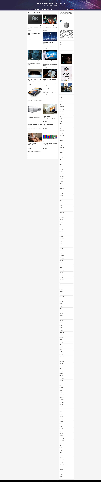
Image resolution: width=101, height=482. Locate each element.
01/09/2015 (45, 144)
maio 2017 (61, 286)
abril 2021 (61, 205)
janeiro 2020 (61, 231)
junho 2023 (61, 161)
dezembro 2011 (62, 397)
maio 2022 (61, 183)
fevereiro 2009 (62, 455)
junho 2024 (61, 140)
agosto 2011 (61, 404)
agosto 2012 (61, 383)
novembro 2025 (62, 111)
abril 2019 (61, 246)
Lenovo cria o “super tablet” (33, 97)
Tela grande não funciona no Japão (35, 25)
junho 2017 (61, 284)
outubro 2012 (61, 380)
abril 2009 (61, 452)
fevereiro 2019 (62, 250)
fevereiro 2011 (61, 414)
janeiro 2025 (61, 128)
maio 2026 (61, 101)
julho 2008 (61, 467)
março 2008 (61, 474)
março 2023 (61, 166)
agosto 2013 (61, 363)
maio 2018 (61, 265)
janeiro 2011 (61, 416)
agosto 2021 (61, 198)
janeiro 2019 (61, 251)
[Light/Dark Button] (67, 9)
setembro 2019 (62, 238)
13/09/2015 (29, 80)
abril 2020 (61, 226)
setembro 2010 (62, 423)
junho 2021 (61, 202)
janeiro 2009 (61, 457)
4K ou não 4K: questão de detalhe (50, 143)
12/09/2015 (45, 81)
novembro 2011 (62, 399)
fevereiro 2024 (62, 147)
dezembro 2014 (62, 335)
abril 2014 (61, 349)
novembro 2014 (62, 337)
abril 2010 (61, 431)
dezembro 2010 (62, 418)
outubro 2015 (61, 318)
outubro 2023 (61, 154)
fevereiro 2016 (62, 311)
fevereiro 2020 (62, 229)
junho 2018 (61, 263)
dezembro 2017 (62, 274)
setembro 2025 (62, 114)
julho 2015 (61, 323)
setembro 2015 (62, 320)
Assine (73, 9)
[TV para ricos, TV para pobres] (35, 55)
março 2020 (61, 227)
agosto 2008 (61, 466)
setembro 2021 (62, 197)
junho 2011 (61, 407)
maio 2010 (61, 430)
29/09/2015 (29, 26)
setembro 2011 (62, 402)
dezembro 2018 (62, 253)
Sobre (51, 9)
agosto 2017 (61, 281)
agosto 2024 (61, 137)
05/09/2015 (45, 91)
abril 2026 (61, 102)
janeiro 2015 (61, 334)
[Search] (69, 9)
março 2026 (61, 104)
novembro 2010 (62, 419)
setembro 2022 (62, 176)
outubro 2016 (61, 298)
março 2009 (61, 454)
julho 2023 (61, 159)
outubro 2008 (61, 462)
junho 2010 (61, 428)
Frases (45, 9)
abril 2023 (61, 164)
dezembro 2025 (62, 109)
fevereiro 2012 (62, 394)
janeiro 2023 (61, 169)
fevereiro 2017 (62, 291)
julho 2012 (61, 385)
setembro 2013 (62, 361)
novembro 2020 (62, 214)
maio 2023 (61, 162)
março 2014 (61, 351)
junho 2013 (61, 366)
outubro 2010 (61, 421)
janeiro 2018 (61, 272)
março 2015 (61, 330)
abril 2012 (61, 390)
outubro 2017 (61, 277)
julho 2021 (61, 200)
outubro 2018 (61, 257)
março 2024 (61, 145)
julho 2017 (61, 282)
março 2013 (61, 371)
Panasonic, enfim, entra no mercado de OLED (48, 115)
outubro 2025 (61, 113)
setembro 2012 (62, 382)
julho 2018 (61, 262)
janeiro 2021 (61, 210)
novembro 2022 (62, 173)
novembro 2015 (62, 317)
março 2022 (61, 186)
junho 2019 (61, 243)
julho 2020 (61, 221)
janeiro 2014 (61, 354)
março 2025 (61, 125)
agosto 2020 (61, 219)
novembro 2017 (62, 275)
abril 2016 (61, 308)
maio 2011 (61, 409)
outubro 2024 (61, 133)
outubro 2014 (61, 339)
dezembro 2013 (62, 356)
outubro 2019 (61, 236)
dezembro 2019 (62, 233)
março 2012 (61, 392)
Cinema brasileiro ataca (32, 143)
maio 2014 (61, 347)
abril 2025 (61, 123)
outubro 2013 (61, 359)
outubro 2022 (61, 174)
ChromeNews (54, 481)
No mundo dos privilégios (48, 124)
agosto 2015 (61, 322)
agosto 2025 (61, 116)
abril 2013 (61, 370)
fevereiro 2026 (62, 106)
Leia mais (29, 30)
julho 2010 (61, 426)
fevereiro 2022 (62, 188)
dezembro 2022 (62, 171)
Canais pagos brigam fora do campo (49, 43)
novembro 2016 (62, 296)
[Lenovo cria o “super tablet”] (35, 92)
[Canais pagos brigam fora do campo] (50, 36)
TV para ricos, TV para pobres (34, 60)
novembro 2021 (62, 193)
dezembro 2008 (62, 459)
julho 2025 (61, 118)
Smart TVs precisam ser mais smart (34, 34)
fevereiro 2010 (62, 435)
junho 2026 (61, 99)
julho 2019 (61, 241)
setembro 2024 (62, 135)
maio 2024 (61, 142)
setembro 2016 (62, 299)
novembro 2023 (62, 152)
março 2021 (61, 207)
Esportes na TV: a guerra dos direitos (49, 89)
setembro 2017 (62, 279)
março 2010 (61, 433)
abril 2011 (61, 411)
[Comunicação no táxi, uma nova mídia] (50, 73)
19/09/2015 (29, 35)
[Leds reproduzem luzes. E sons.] (35, 109)
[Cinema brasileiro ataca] (35, 137)
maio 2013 (61, 368)
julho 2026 (61, 97)
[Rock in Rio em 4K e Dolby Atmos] (50, 19)
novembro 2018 (62, 255)
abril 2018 (61, 267)
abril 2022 (61, 185)
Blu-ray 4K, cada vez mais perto (34, 79)
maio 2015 (61, 327)
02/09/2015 (45, 125)
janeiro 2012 (61, 395)
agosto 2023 (61, 157)
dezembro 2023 (62, 150)
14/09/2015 (45, 63)
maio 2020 (61, 224)
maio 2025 (61, 121)
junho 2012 (61, 387)
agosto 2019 (61, 239)
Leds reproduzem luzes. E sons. (34, 115)
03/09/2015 (45, 117)
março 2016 (61, 310)
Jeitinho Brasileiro (36, 9)
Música (42, 9)
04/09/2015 (29, 116)
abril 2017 (61, 287)
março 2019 (61, 248)
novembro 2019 (62, 234)
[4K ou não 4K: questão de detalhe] (50, 137)
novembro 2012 (62, 378)
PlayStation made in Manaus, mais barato (35, 125)
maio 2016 (61, 306)
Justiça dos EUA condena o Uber (34, 151)
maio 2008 (61, 471)
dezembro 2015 (62, 315)
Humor (48, 9)
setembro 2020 (62, 217)
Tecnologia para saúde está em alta (49, 61)
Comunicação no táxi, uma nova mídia (49, 80)
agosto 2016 (61, 301)
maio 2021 (61, 203)
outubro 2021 (61, 195)
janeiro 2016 (61, 313)
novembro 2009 (62, 440)
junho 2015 (61, 325)
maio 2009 (61, 450)
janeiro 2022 (61, 190)
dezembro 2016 (62, 294)
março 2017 (61, 289)
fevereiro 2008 (62, 476)
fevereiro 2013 (62, 373)
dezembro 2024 (62, 130)
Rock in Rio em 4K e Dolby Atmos (50, 25)
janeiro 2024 (61, 149)
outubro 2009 (61, 442)
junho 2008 (61, 469)
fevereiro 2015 (62, 332)
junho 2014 (61, 346)
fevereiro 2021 (62, 209)
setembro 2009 (62, 443)
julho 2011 (61, 406)
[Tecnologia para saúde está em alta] (50, 55)
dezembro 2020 (62, 212)
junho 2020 (61, 222)
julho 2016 (61, 303)
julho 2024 (61, 138)
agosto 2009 (61, 445)
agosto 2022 (61, 178)
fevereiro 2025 (62, 126)
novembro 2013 (62, 358)
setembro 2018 (62, 258)
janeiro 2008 (61, 478)
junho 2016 (61, 305)
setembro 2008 (62, 464)
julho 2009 (61, 447)
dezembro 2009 (62, 438)
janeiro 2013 (61, 375)
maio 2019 (61, 245)
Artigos (31, 9)
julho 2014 (61, 344)
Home (28, 9)
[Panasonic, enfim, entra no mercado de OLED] (50, 109)
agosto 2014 (61, 342)
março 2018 (61, 269)
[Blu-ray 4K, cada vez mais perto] (35, 73)
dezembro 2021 (62, 191)
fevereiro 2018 (62, 270)
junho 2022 (61, 181)
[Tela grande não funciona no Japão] (35, 19)
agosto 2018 (61, 260)
